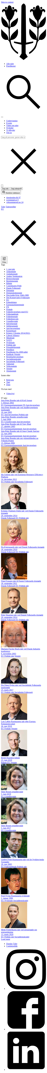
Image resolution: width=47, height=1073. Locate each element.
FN (7, 307)
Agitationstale (12, 274)
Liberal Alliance (12, 335)
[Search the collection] (23, 114)
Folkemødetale (12, 314)
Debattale (10, 290)
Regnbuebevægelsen (14, 357)
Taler (3, 207)
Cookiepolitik (11, 946)
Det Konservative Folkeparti (18, 297)
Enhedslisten (11, 302)
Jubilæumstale (12, 326)
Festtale (9, 309)
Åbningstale (11, 371)
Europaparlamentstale (15, 305)
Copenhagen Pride (14, 286)
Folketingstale (12, 316)
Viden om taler (12, 125)
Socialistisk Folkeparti (15, 361)
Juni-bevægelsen (13, 328)
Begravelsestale (12, 279)
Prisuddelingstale (13, 347)
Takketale (10, 364)
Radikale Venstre (13, 354)
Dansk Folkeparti (13, 288)
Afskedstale (11, 271)
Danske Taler (11, 944)
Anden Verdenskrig (14, 276)
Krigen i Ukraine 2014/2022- (18, 333)
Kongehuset (11, 331)
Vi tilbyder (10, 130)
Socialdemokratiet (13, 359)
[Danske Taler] (23, 59)
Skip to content (7, 2)
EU (7, 300)
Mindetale (10, 338)
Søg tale (5, 189)
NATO (9, 340)
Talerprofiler (11, 207)
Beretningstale (12, 281)
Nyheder (9, 128)
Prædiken (10, 350)
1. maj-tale (10, 269)
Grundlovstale (12, 321)
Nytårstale (10, 342)
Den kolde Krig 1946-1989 (17, 295)
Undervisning (11, 121)
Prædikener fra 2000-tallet (17, 352)
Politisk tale (11, 345)
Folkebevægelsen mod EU (17, 312)
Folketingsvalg (12, 319)
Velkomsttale (11, 366)
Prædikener (11, 66)
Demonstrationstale (14, 293)
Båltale (9, 283)
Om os (9, 132)
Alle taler (10, 64)
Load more (5, 939)
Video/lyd (10, 393)
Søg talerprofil (16, 189)
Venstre (9, 368)
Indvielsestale (11, 324)
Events (9, 123)
